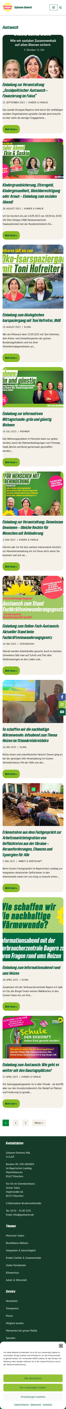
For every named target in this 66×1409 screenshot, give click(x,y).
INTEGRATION (27, 643)
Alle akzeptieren (33, 1378)
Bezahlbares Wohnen (17, 1243)
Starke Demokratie (16, 1265)
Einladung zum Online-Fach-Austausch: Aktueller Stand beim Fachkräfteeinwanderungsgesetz (31, 631)
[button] (61, 1346)
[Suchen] (60, 7)
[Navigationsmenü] (54, 7)
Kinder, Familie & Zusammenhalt (23, 1257)
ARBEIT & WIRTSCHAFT (30, 861)
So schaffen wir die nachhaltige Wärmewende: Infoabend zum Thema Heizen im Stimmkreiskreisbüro (30, 735)
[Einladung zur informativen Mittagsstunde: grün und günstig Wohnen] (33, 387)
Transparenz (12, 1308)
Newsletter (12, 1301)
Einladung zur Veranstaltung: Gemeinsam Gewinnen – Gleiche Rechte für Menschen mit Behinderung (33, 527)
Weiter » (39, 1122)
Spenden (10, 1338)
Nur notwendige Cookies (33, 1387)
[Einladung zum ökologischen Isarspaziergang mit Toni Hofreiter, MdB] (33, 277)
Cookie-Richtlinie (21, 1404)
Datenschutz (35, 1404)
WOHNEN (25, 431)
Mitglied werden (15, 1323)
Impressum (47, 1404)
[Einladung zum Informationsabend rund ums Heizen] (33, 929)
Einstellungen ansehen (33, 1396)
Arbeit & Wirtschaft (16, 1280)
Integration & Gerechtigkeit (21, 1250)
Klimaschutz (12, 1272)
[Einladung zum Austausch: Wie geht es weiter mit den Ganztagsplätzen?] (33, 1037)
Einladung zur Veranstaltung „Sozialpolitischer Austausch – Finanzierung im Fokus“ (25, 90)
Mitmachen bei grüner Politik (21, 1330)
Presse (9, 1315)
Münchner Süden (15, 1235)
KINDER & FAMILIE (38, 102)
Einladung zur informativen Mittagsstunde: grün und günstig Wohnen (27, 419)
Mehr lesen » (10, 130)
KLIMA (27, 326)
